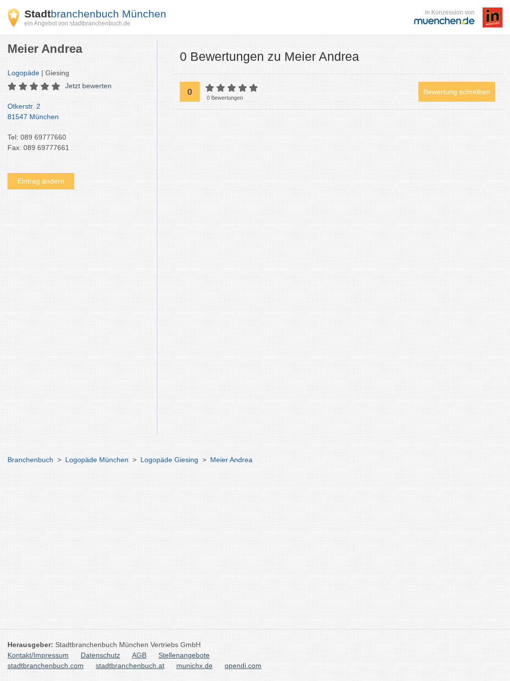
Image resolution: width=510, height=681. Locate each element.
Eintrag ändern (40, 181)
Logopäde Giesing (169, 460)
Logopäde (23, 73)
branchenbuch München (95, 13)
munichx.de (194, 666)
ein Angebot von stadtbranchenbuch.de (77, 23)
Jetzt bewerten (88, 86)
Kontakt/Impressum (38, 655)
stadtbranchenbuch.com (45, 666)
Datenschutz (100, 655)
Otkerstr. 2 (33, 111)
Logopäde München (96, 460)
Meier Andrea (231, 460)
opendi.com (243, 666)
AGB (139, 655)
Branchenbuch (30, 460)
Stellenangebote (184, 655)
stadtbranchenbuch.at (130, 666)
